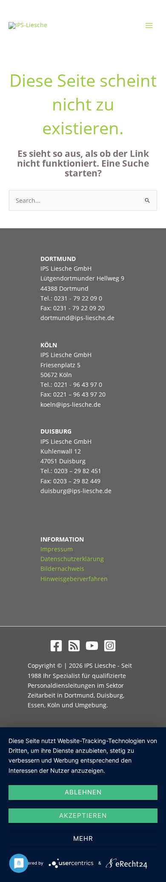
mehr (83, 838)
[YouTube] (92, 645)
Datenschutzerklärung (72, 559)
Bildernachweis (62, 568)
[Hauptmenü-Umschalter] (149, 25)
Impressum (56, 549)
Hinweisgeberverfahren (74, 579)
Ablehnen (83, 792)
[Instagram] (109, 645)
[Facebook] (56, 645)
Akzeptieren (83, 815)
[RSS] (74, 645)
